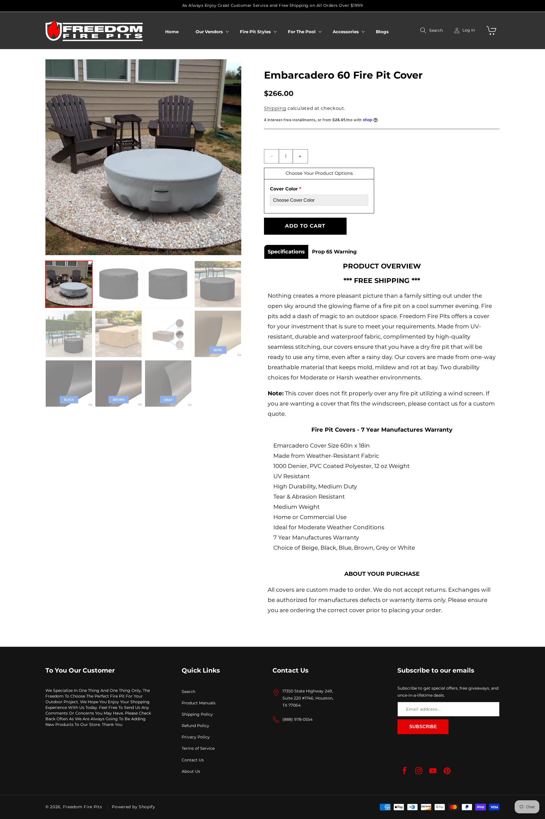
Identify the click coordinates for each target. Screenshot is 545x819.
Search (188, 691)
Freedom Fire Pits (82, 806)
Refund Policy (195, 725)
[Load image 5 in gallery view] (68, 333)
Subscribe (423, 726)
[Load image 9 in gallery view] (68, 383)
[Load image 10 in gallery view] (118, 383)
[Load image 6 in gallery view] (118, 333)
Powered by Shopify (133, 806)
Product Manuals (198, 702)
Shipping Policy (197, 714)
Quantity (274, 141)
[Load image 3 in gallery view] (168, 284)
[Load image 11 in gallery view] (168, 383)
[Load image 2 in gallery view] (118, 284)
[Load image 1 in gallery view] (68, 284)
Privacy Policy (196, 737)
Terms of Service (198, 748)
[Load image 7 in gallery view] (168, 333)
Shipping (275, 108)
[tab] (286, 252)
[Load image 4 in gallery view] (217, 284)
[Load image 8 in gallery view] (217, 333)
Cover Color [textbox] (285, 189)
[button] (209, 31)
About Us (191, 771)
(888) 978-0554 (297, 719)
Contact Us (193, 760)
